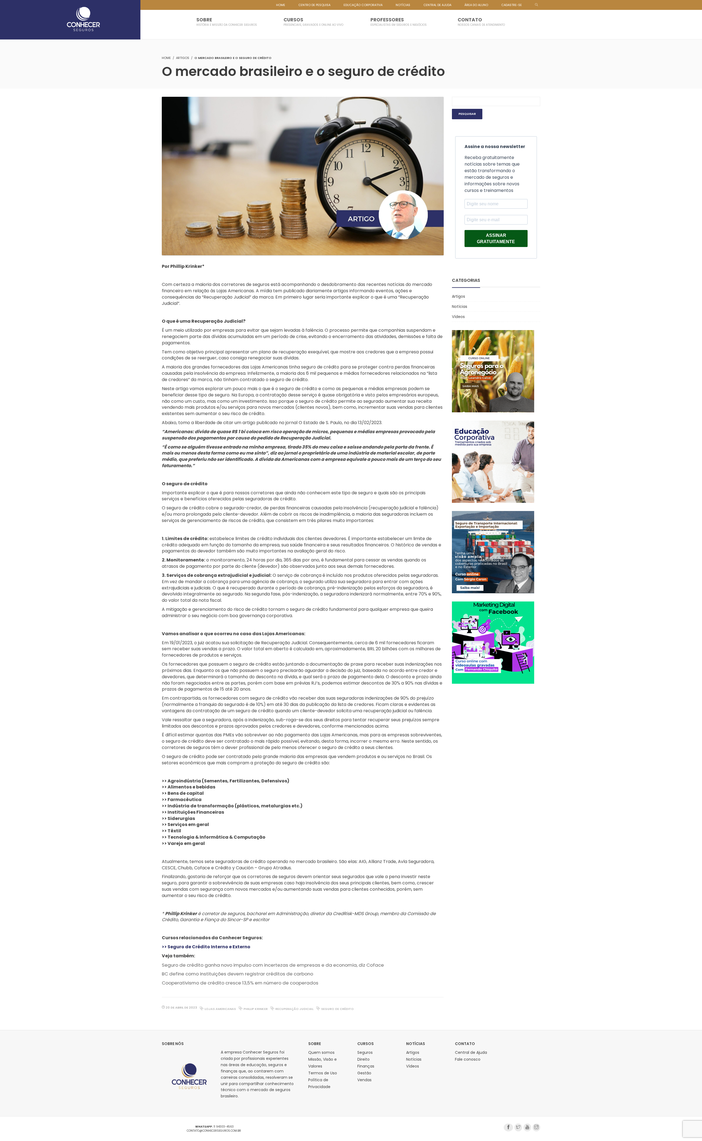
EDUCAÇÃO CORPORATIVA (363, 5)
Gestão (364, 1073)
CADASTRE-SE (511, 5)
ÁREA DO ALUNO (476, 5)
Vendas (364, 1080)
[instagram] (536, 1127)
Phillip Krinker (256, 1009)
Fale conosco (467, 1059)
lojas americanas (220, 1009)
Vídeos (458, 316)
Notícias (459, 306)
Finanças (365, 1066)
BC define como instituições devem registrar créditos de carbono (237, 973)
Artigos (182, 58)
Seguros (365, 1052)
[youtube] (527, 1127)
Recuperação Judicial (294, 1009)
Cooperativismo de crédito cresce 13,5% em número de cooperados (240, 983)
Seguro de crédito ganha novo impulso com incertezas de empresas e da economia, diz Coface (273, 965)
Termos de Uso (322, 1073)
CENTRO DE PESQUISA (314, 5)
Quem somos (321, 1052)
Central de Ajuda (471, 1052)
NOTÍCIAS (403, 5)
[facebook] (508, 1127)
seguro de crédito (337, 1009)
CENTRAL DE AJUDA (437, 5)
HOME (280, 5)
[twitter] (518, 1127)
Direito (363, 1059)
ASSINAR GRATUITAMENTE (496, 238)
